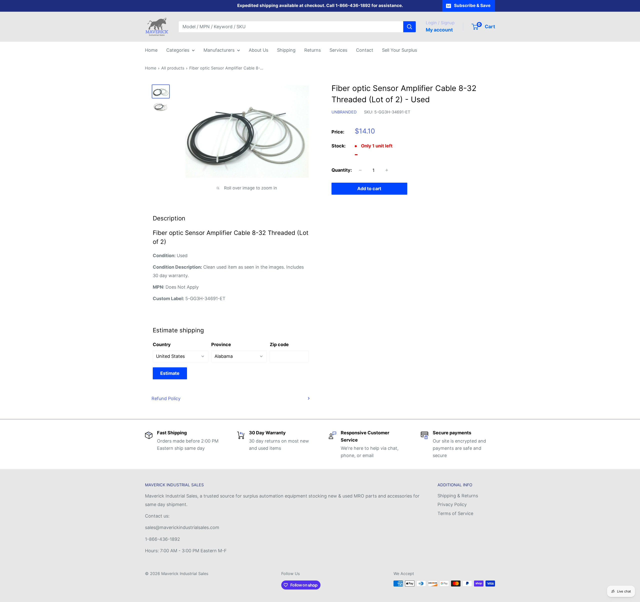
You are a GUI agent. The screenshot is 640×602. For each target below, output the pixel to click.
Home (151, 50)
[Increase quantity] (387, 170)
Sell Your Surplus (399, 50)
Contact (364, 50)
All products (172, 67)
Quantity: (342, 170)
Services (338, 50)
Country (162, 344)
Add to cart (369, 188)
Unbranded (344, 111)
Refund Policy (166, 398)
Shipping (286, 50)
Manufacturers (219, 50)
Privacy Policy (452, 504)
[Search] (409, 26)
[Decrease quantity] (360, 170)
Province (221, 344)
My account (439, 30)
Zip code (279, 344)
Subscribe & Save (472, 5)
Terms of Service (455, 513)
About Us (258, 50)
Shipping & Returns (458, 495)
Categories (177, 50)
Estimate (170, 373)
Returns (312, 50)
